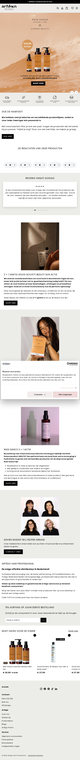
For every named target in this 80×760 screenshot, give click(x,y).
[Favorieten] (72, 8)
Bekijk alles (73, 631)
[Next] (76, 92)
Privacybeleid (7, 739)
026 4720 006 (7, 699)
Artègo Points (7, 727)
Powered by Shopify (35, 755)
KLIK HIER (8, 136)
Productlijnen (7, 721)
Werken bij (6, 717)
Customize (38, 394)
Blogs (4, 724)
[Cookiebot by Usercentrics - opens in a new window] (68, 364)
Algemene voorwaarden (12, 736)
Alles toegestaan (65, 394)
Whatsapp (6, 705)
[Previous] (72, 92)
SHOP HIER (11, 303)
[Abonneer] (43, 620)
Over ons (5, 714)
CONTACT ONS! (13, 551)
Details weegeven (67, 388)
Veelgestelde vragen (11, 746)
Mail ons (5, 702)
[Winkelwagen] (66, 8)
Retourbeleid (7, 743)
